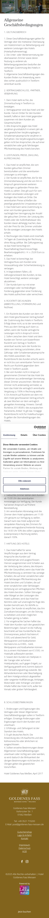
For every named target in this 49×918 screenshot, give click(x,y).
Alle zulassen (24, 481)
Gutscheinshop (24, 831)
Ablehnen (24, 489)
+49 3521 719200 (26, 821)
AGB (24, 851)
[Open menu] (44, 7)
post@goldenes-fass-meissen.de (28, 824)
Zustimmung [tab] (9, 435)
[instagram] (27, 861)
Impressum (24, 844)
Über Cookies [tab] (39, 435)
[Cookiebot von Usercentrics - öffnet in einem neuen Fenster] (34, 427)
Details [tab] (24, 435)
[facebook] (22, 861)
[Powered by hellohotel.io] (24, 890)
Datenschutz (24, 848)
